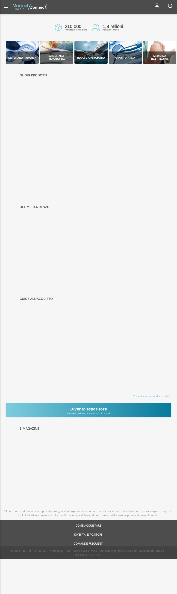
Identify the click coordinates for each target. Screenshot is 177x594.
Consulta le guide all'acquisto (151, 396)
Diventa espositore (88, 535)
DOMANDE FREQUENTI (88, 544)
